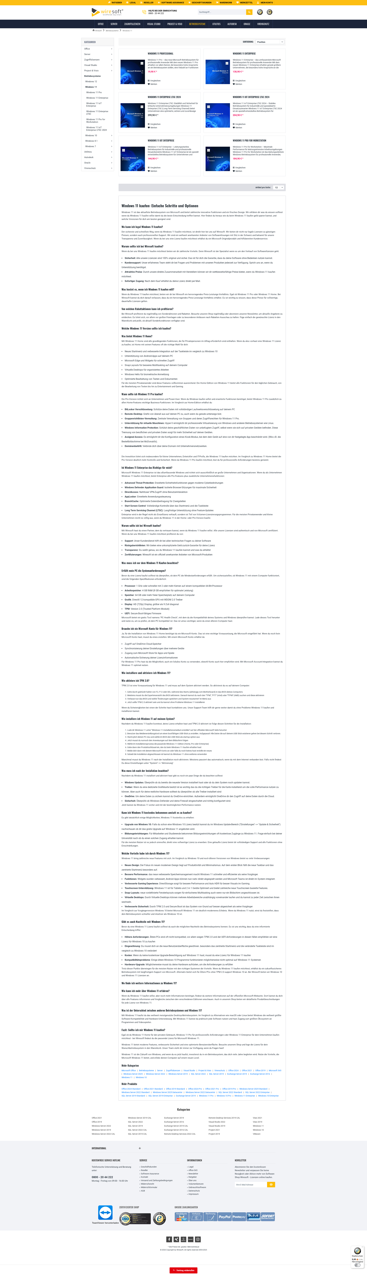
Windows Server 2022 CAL (103, 1134)
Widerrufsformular (149, 1187)
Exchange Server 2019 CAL (176, 1126)
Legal (191, 1167)
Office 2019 (260, 1070)
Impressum (194, 1194)
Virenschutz (90, 168)
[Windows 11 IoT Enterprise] (133, 159)
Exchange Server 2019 (237, 1074)
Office (87, 49)
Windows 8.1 (91, 141)
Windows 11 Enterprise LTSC (97, 112)
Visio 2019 (257, 1122)
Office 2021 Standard (153, 1089)
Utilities (88, 152)
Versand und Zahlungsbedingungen (157, 1180)
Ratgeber (193, 1177)
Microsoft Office (129, 1070)
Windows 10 (91, 135)
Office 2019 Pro (229, 1089)
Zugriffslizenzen (91, 59)
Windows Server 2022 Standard (136, 1092)
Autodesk (88, 157)
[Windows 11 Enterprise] (218, 72)
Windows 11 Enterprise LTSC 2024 (164, 97)
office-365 (193, 1170)
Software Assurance (150, 1174)
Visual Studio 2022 (217, 1122)
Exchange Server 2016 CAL (176, 1130)
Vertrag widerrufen (185, 1270)
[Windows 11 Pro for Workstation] (218, 159)
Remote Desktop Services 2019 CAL (224, 1118)
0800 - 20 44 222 (102, 1177)
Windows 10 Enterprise (268, 1096)
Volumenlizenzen (196, 1184)
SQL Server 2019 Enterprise (160, 1096)
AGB (143, 1191)
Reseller (144, 1170)
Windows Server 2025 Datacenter (167, 1092)
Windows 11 (91, 87)
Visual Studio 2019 (217, 1126)
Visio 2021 (257, 1118)
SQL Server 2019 (216, 1074)
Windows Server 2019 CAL (139, 1118)
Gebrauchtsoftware (197, 1187)
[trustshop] (159, 1218)
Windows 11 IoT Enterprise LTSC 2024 (96, 128)
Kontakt (144, 1177)
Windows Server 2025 (133, 1074)
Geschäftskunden (149, 1167)
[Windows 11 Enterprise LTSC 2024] (133, 115)
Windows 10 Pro (224, 1096)
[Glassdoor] (183, 1239)
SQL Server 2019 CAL (137, 1134)
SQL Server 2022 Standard (230, 1092)
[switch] (357, 1265)
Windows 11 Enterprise (97, 98)
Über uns (192, 1180)
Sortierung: (248, 41)
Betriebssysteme (92, 76)
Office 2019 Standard (175, 1089)
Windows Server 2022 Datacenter (200, 1092)
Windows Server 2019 (178, 1074)
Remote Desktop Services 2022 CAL (180, 1134)
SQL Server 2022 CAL (137, 1130)
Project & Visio (91, 70)
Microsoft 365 (275, 1070)
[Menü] (362, 1247)
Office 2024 (233, 1070)
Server (87, 54)
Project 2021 (214, 1130)
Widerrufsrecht (147, 1184)
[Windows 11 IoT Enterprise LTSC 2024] (218, 115)
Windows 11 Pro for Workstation (95, 120)
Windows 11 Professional (160, 53)
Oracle (87, 162)
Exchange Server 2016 (260, 1074)
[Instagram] (198, 1239)
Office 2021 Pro (212, 1089)
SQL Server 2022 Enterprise (257, 1092)
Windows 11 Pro (94, 92)
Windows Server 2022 (155, 1074)
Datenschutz (194, 1191)
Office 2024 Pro (195, 1089)
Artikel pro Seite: (263, 187)
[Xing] (176, 1239)
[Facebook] (169, 1239)
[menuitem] (224, 2)
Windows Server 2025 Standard (253, 1089)
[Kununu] (191, 1239)
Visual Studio (90, 65)
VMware (256, 1134)
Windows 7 (90, 146)
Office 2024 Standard (131, 1089)
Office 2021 (247, 1070)
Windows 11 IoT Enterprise (94, 104)
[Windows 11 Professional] (133, 72)
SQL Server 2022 (198, 1074)
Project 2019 (214, 1134)
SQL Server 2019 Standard (133, 1096)
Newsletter (193, 1174)
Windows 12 (91, 81)
